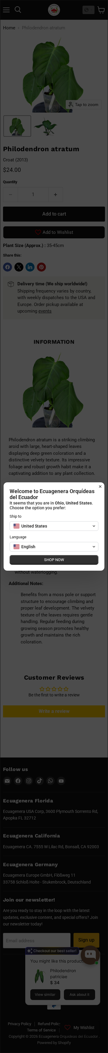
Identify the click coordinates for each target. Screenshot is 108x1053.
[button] (54, 526)
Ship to (15, 516)
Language (18, 537)
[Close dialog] (100, 487)
